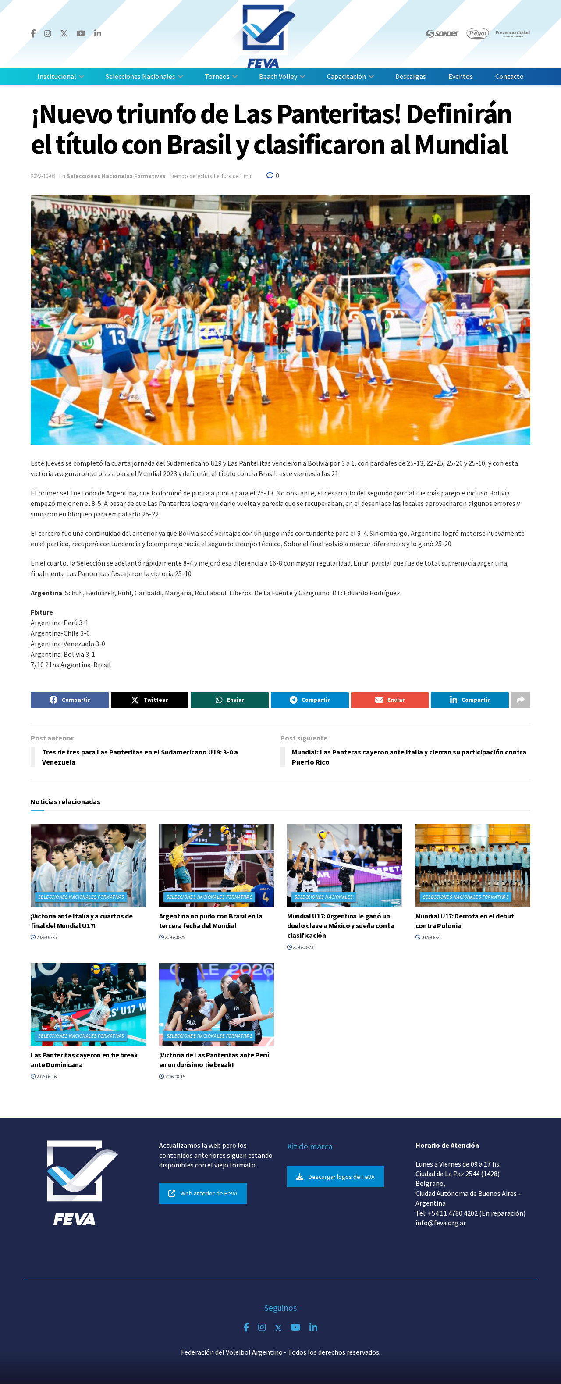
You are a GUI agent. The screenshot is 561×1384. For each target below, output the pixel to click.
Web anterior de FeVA (209, 1193)
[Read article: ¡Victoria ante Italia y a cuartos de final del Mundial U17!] (88, 865)
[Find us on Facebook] (33, 34)
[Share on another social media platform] (520, 700)
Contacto (509, 76)
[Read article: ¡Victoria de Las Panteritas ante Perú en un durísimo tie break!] (216, 1004)
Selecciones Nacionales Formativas (116, 176)
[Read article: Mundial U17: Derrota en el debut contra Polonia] (473, 865)
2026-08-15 (174, 1077)
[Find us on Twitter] (64, 33)
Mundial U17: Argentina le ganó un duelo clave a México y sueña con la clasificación (340, 925)
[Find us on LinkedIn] (97, 34)
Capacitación (346, 76)
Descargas (410, 76)
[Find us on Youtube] (81, 34)
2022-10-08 (43, 176)
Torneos (217, 76)
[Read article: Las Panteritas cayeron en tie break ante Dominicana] (88, 1004)
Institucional (56, 76)
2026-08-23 (302, 947)
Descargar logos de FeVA (342, 1177)
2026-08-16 (46, 1077)
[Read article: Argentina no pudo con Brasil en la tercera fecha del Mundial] (216, 865)
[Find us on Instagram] (47, 34)
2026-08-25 (46, 937)
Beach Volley (278, 76)
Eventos (460, 76)
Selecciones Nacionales (140, 76)
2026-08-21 (430, 937)
